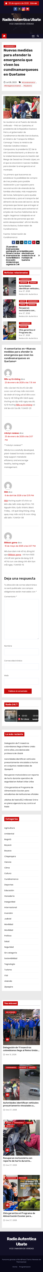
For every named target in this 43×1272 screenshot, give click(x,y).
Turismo (8, 969)
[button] (38, 36)
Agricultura (9, 828)
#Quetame (28, 86)
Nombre (8, 646)
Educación (23, 327)
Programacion (25, 1267)
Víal (6, 975)
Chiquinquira (10, 856)
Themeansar (21, 1262)
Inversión (8, 913)
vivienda (8, 981)
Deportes (8, 884)
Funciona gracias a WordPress (14, 1259)
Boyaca (7, 850)
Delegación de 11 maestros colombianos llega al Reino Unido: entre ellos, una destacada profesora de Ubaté (20, 1051)
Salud (6, 941)
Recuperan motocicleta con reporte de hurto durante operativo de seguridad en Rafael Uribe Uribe (21, 778)
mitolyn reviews (11, 433)
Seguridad (23, 282)
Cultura (7, 873)
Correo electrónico (13, 660)
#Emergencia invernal (12, 86)
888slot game (10, 542)
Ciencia (7, 862)
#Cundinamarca (28, 82)
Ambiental (9, 833)
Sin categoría (10, 952)
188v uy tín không (12, 379)
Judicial (22, 305)
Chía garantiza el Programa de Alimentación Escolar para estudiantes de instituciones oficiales (21, 791)
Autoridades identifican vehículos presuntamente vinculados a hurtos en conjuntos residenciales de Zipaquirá (21, 1107)
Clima (7, 867)
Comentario (10, 596)
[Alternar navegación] (33, 36)
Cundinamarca (10, 46)
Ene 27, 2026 (24, 291)
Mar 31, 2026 (11, 1054)
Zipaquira (33, 282)
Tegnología (9, 964)
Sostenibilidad (10, 958)
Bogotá (22, 301)
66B (6, 492)
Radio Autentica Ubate (21, 19)
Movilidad (8, 924)
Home (15, 1267)
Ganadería (9, 896)
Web (6, 675)
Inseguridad (9, 901)
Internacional (10, 907)
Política (7, 935)
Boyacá (7, 845)
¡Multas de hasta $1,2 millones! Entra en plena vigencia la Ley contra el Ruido (21, 803)
